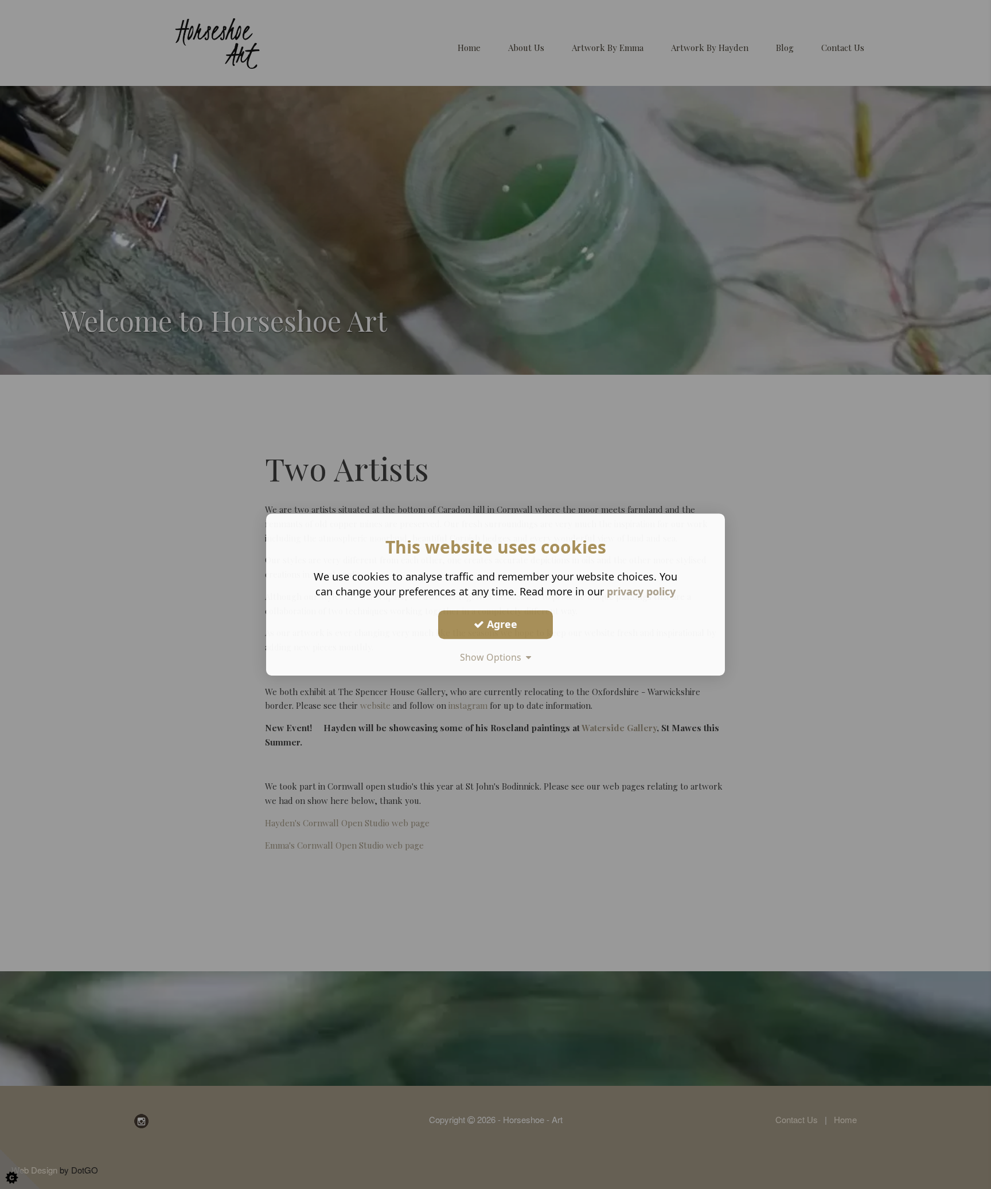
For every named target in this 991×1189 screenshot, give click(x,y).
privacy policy (641, 591)
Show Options (493, 657)
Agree (500, 624)
